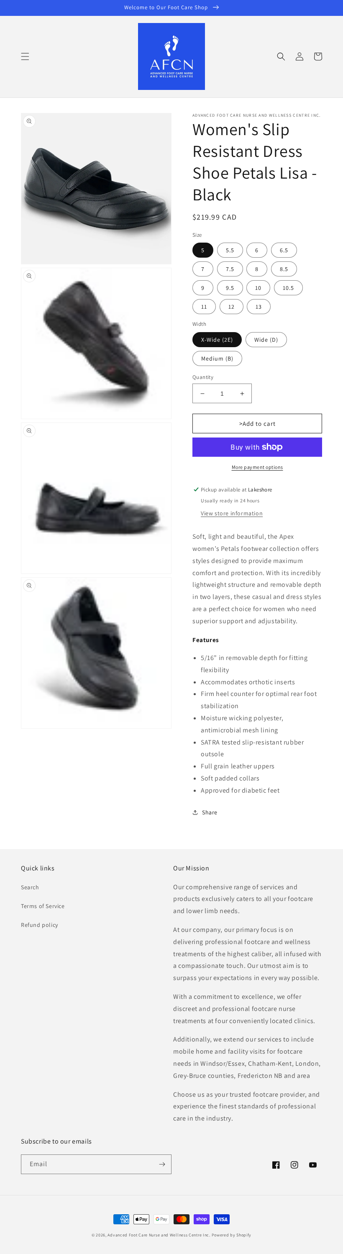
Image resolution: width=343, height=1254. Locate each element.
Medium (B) (217, 358)
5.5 (230, 250)
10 (258, 288)
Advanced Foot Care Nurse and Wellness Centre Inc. (159, 1235)
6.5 (284, 250)
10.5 (288, 288)
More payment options (257, 467)
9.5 (230, 288)
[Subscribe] (162, 1164)
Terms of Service (43, 906)
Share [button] (210, 812)
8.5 (284, 269)
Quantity (202, 377)
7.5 (230, 269)
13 (259, 306)
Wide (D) (266, 339)
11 (204, 306)
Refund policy (39, 925)
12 (231, 306)
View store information (232, 513)
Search (30, 887)
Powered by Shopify (232, 1235)
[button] (25, 56)
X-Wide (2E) (217, 339)
